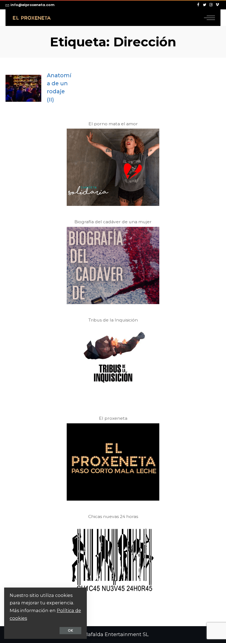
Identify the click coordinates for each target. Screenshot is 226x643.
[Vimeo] (217, 5)
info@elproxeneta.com (32, 4)
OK (70, 630)
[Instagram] (211, 5)
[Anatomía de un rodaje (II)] (23, 88)
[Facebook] (198, 5)
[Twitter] (204, 5)
